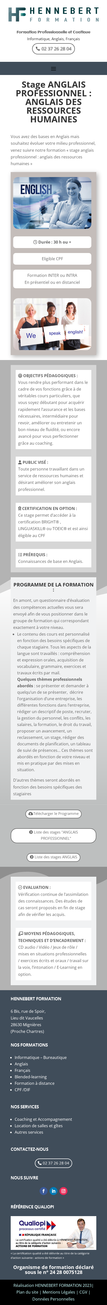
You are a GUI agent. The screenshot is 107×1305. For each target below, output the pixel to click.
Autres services (29, 1132)
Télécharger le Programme (56, 813)
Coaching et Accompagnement (43, 1119)
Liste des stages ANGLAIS (56, 856)
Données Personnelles (53, 1299)
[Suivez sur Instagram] (63, 1191)
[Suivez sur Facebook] (44, 1191)
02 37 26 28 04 (56, 49)
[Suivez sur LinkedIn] (53, 1191)
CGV (83, 1292)
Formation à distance (34, 1083)
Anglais (21, 1064)
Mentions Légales (59, 1292)
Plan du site (27, 1292)
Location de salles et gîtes (39, 1125)
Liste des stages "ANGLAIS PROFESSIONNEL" (56, 835)
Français (22, 1070)
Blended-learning (31, 1077)
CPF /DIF (22, 1089)
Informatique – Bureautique (41, 1057)
